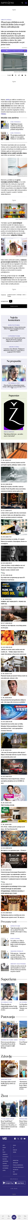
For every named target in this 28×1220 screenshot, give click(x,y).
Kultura (5, 1159)
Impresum (15, 1162)
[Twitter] (18, 1138)
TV (13, 1147)
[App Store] (19, 1183)
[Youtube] (24, 1138)
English (15, 1150)
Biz (3, 1150)
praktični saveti (11, 294)
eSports (5, 1163)
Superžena (5, 1161)
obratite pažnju (6, 19)
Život (4, 1152)
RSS (14, 1172)
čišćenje (19, 294)
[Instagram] (21, 1138)
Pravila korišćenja (18, 1165)
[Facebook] (15, 1138)
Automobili (5, 1168)
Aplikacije (15, 1169)
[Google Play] (8, 1183)
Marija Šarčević (9, 432)
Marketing (15, 1160)
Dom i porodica (15, 122)
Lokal (4, 1170)
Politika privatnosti (18, 1167)
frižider (3, 114)
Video (14, 1145)
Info (4, 1145)
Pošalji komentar (14, 306)
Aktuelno (22, 1040)
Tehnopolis (6, 1165)
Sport (4, 1147)
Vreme (14, 1152)
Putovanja (5, 1156)
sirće (7, 100)
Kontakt (15, 1174)
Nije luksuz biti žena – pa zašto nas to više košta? (13, 435)
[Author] (14, 415)
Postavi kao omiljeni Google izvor (12, 51)
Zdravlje (5, 1154)
